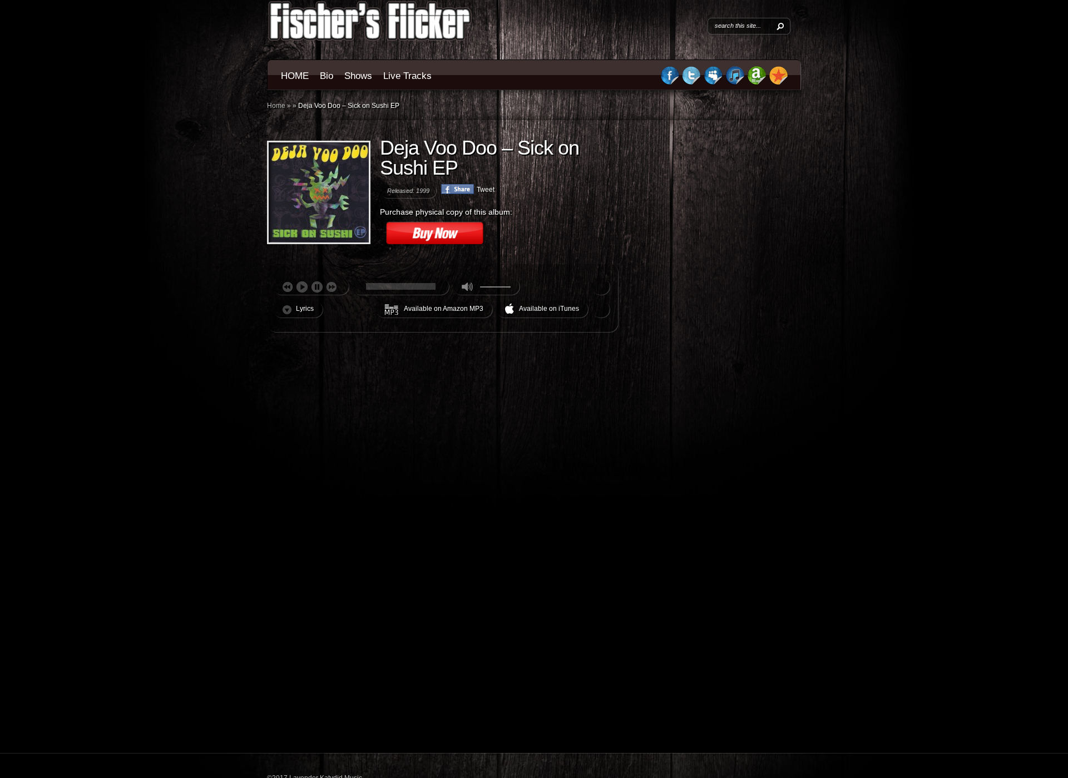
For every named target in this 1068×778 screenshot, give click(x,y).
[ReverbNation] (778, 83)
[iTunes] (734, 83)
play (302, 287)
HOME (295, 76)
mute (467, 286)
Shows (358, 76)
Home (276, 106)
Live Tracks (407, 76)
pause (317, 287)
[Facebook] (670, 83)
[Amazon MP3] (757, 83)
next (331, 287)
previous (287, 287)
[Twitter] (691, 83)
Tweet (486, 190)
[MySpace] (713, 83)
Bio (326, 76)
